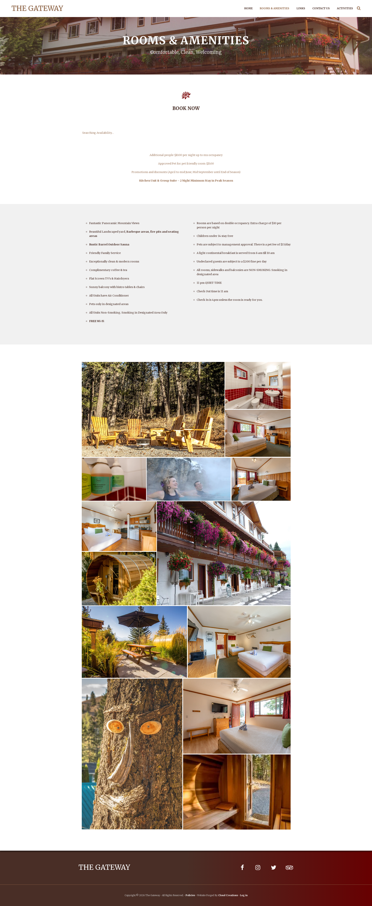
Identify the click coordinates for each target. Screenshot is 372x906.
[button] (153, 409)
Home (248, 8)
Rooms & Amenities (274, 8)
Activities (345, 8)
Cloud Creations (228, 895)
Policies (190, 895)
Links (300, 8)
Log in (244, 895)
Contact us (321, 8)
